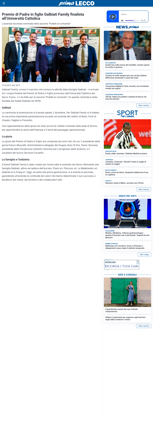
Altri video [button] (144, 254)
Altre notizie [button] (143, 105)
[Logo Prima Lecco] (76, 3)
